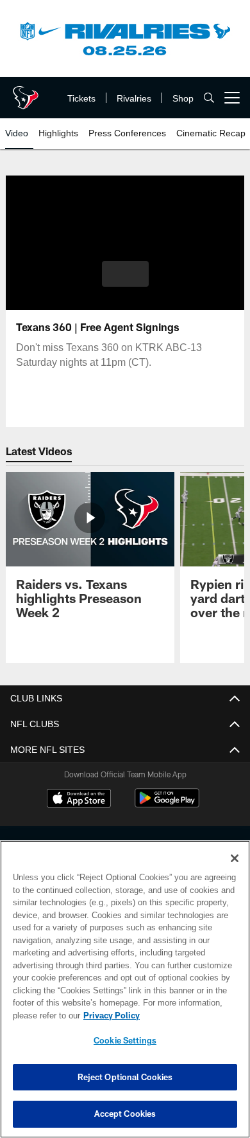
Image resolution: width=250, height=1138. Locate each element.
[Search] (209, 98)
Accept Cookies (125, 1113)
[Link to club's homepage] (25, 92)
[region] (125, 989)
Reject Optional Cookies (125, 1077)
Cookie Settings (125, 1040)
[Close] (235, 858)
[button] (125, 274)
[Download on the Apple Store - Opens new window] (79, 800)
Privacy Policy (109, 1015)
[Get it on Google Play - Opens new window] (167, 804)
